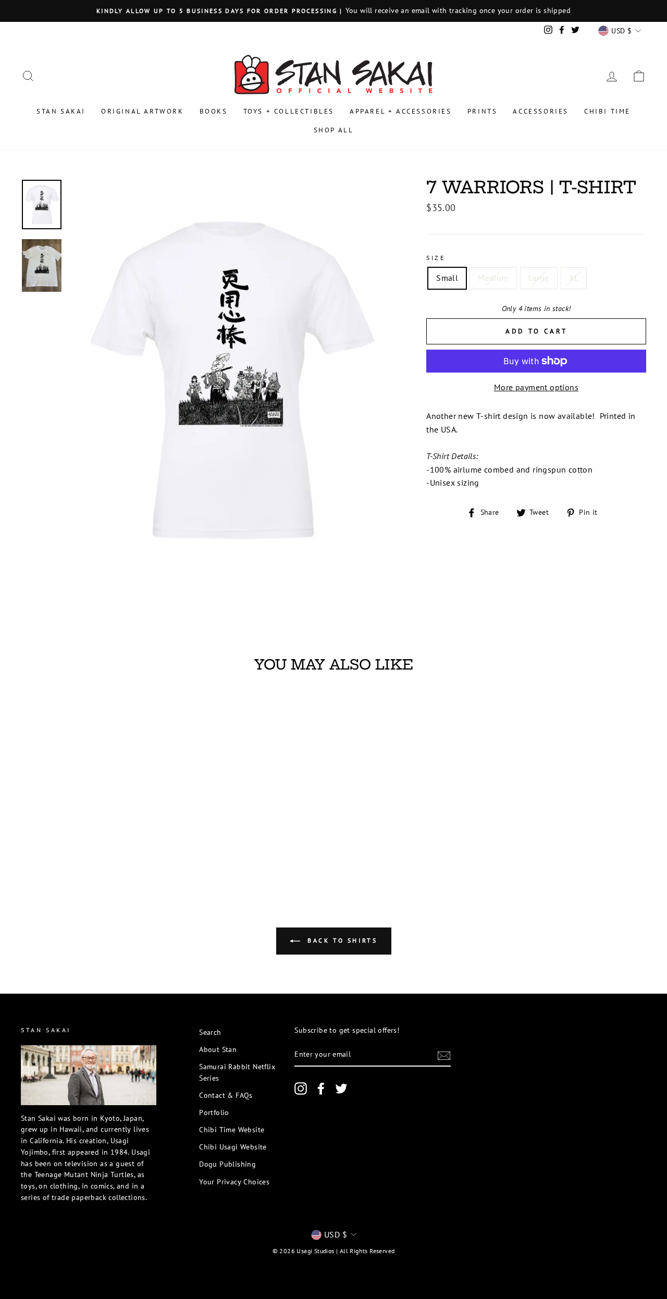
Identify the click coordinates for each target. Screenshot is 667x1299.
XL (574, 278)
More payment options (536, 387)
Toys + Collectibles (288, 111)
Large (538, 278)
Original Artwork (142, 111)
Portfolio (214, 1112)
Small (447, 278)
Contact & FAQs (226, 1095)
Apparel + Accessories (401, 111)
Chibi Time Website (231, 1129)
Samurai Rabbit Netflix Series (237, 1072)
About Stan (218, 1049)
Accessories (541, 111)
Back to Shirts (341, 940)
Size (435, 258)
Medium (493, 278)
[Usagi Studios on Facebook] (321, 1088)
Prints (482, 111)
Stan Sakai (60, 111)
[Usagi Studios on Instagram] (300, 1088)
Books (214, 111)
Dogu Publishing (227, 1164)
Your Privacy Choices (234, 1181)
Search (210, 1032)
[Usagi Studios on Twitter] (341, 1088)
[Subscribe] (444, 1055)
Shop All (334, 130)
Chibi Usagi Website (233, 1147)
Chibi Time (607, 111)
